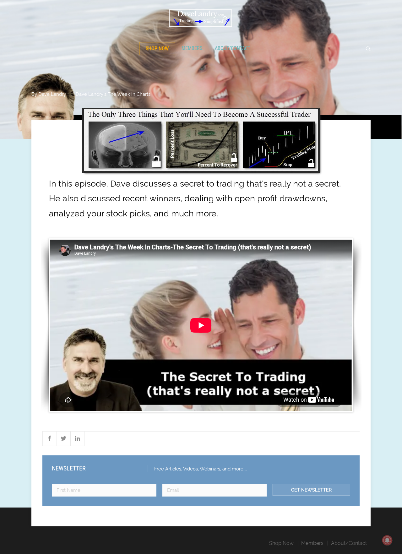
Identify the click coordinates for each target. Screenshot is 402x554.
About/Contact (232, 48)
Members (192, 48)
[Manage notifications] (387, 540)
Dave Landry (52, 94)
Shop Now (157, 49)
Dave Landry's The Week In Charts (113, 94)
